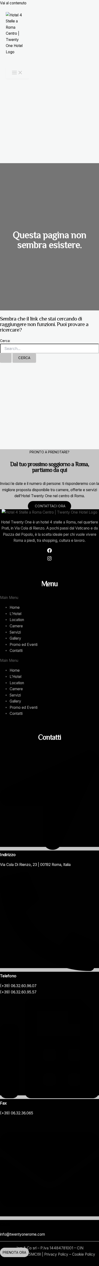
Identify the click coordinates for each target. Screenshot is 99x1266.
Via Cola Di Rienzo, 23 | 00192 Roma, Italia (35, 864)
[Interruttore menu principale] (17, 73)
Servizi (15, 632)
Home (15, 607)
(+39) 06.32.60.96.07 (18, 986)
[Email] (49, 1218)
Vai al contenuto (13, 3)
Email (5, 1224)
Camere (16, 626)
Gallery (15, 638)
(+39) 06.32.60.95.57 (18, 992)
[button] (49, 598)
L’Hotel (15, 613)
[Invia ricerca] (6, 358)
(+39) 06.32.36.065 (16, 1113)
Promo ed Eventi (23, 644)
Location (17, 619)
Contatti (16, 650)
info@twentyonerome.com (22, 1234)
